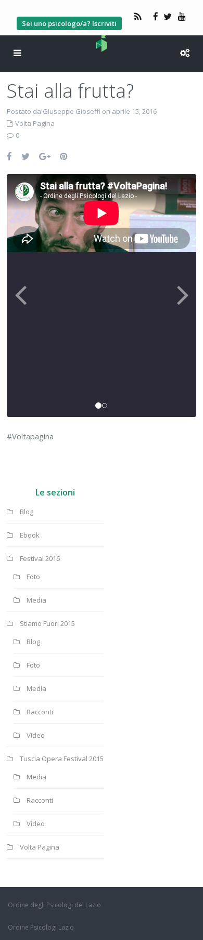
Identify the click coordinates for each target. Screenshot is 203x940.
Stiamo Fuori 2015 (47, 623)
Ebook (30, 535)
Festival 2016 (40, 558)
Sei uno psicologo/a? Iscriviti (69, 23)
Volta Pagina (35, 123)
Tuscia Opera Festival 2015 (62, 758)
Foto (33, 576)
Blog (26, 511)
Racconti (40, 711)
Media (36, 600)
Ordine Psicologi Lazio (41, 927)
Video (36, 735)
